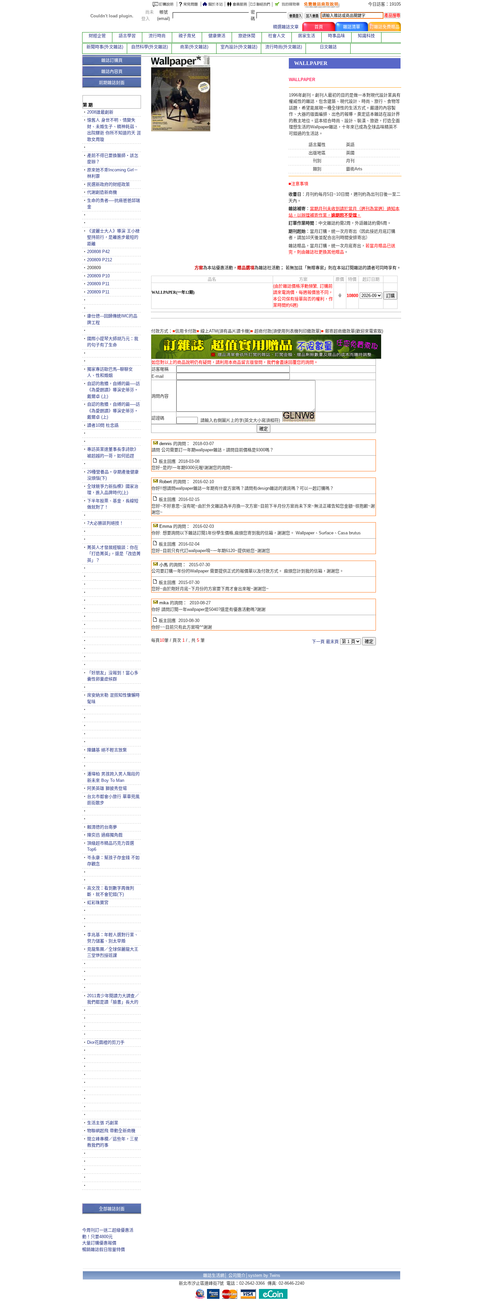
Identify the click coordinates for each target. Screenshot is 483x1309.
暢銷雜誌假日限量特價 (103, 1249)
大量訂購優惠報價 (99, 1242)
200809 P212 (99, 259)
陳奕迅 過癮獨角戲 (105, 834)
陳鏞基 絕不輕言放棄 (107, 749)
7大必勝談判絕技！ (105, 523)
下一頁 (318, 641)
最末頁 (332, 641)
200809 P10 (98, 275)
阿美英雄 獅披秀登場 (107, 788)
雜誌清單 (351, 26)
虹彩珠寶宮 (97, 902)
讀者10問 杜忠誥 (103, 425)
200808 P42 (98, 251)
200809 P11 (98, 283)
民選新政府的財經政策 (108, 184)
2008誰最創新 (100, 112)
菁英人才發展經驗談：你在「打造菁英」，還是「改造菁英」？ (114, 554)
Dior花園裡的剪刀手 (106, 1042)
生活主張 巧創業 (102, 1122)
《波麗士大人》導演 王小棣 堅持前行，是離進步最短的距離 (113, 237)
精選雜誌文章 (286, 26)
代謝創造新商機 (102, 192)
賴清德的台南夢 (102, 827)
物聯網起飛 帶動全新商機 (111, 1130)
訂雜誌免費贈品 (385, 26)
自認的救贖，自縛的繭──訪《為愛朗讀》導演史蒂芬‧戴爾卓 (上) (113, 390)
